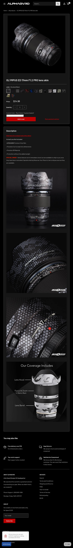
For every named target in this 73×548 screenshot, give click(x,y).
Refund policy (44, 495)
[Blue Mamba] (31, 91)
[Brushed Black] (8, 91)
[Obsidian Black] (17, 91)
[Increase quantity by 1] (24, 107)
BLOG (41, 498)
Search (42, 478)
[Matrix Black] (13, 91)
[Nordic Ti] (40, 91)
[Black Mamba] (22, 91)
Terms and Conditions (46, 481)
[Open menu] (4, 4)
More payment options (52, 119)
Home (5, 10)
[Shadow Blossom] (63, 91)
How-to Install (44, 489)
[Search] (58, 4)
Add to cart (21, 119)
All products (12, 10)
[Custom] (13, 95)
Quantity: (9, 107)
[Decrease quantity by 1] (15, 107)
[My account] (64, 4)
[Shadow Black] (45, 91)
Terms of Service (45, 492)
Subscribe (9, 521)
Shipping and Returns (46, 484)
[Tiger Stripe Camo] (8, 95)
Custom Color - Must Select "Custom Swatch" (20, 113)
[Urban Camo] (59, 91)
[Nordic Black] (36, 91)
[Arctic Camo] (54, 91)
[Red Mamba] (26, 91)
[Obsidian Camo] (50, 91)
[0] (68, 4)
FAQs (41, 487)
